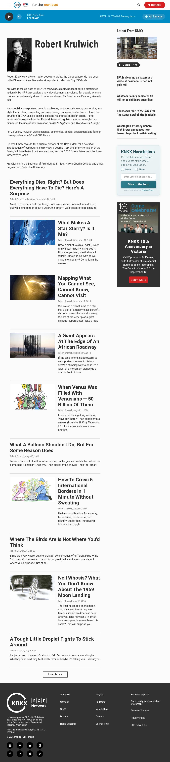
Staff (63, 709)
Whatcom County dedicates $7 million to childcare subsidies (135, 97)
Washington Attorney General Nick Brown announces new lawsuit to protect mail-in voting (136, 129)
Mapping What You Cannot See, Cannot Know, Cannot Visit (76, 286)
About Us (65, 694)
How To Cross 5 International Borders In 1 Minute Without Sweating (75, 491)
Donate (156, 5)
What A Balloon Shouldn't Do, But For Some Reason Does (52, 447)
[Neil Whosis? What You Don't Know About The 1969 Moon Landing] (32, 587)
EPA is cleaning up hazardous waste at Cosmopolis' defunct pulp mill (134, 81)
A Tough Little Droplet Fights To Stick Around (52, 642)
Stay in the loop (138, 184)
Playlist (99, 694)
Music (128, 169)
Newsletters (102, 709)
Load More (55, 674)
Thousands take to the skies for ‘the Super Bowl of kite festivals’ (136, 112)
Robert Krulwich (65, 240)
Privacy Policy (147, 190)
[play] (9, 17)
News (142, 169)
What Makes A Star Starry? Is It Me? (76, 228)
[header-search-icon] (139, 4)
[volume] (19, 16)
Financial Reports (140, 694)
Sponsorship (102, 724)
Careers (100, 716)
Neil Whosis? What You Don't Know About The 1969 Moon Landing (79, 586)
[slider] (24, 16)
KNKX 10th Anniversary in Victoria (138, 246)
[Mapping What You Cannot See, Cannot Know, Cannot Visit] (32, 287)
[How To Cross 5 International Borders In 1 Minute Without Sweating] (32, 489)
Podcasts (100, 702)
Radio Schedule (68, 724)
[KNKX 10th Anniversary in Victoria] (138, 218)
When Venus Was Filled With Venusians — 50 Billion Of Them (77, 395)
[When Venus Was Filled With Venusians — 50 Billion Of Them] (32, 396)
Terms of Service (140, 710)
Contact (64, 702)
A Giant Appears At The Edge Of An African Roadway (78, 341)
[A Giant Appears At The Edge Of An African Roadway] (32, 345)
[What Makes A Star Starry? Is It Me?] (32, 232)
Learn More (138, 279)
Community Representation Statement (145, 702)
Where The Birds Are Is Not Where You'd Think (55, 542)
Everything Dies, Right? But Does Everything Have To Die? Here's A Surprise (47, 187)
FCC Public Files (139, 725)
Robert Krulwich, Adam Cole (22, 199)
